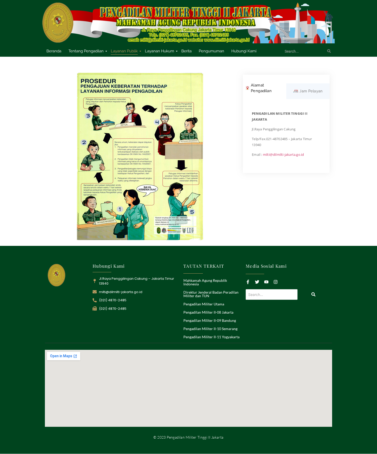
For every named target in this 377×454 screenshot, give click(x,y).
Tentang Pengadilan (86, 51)
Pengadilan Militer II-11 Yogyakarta (211, 337)
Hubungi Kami (243, 51)
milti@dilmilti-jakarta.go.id (283, 154)
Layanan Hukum (159, 51)
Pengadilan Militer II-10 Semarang (210, 328)
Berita (186, 51)
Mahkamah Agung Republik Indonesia (205, 282)
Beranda (53, 51)
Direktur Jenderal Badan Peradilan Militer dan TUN (211, 294)
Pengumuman (211, 51)
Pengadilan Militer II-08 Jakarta (208, 312)
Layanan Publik (124, 51)
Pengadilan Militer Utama (203, 304)
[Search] (329, 51)
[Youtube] (266, 282)
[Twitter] (257, 282)
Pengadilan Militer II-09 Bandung (209, 320)
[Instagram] (275, 282)
